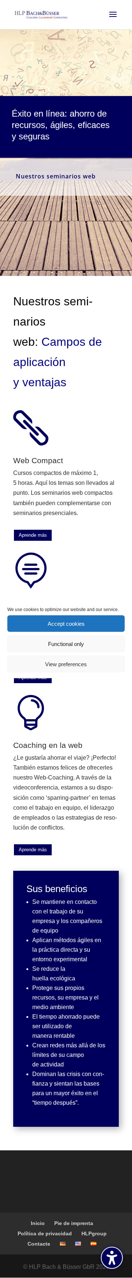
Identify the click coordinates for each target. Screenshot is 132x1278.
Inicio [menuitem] (38, 1223)
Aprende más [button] (33, 535)
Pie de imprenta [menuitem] (73, 1223)
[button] (112, 1258)
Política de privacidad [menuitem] (45, 1233)
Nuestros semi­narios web (56, 176)
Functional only (66, 643)
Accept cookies (66, 623)
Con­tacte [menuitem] (38, 1244)
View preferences (66, 664)
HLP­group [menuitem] (94, 1233)
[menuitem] (63, 1244)
